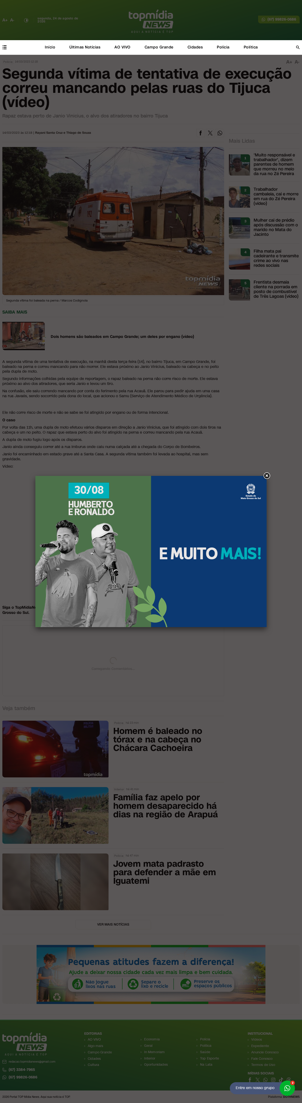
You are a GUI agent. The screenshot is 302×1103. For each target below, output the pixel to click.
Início (50, 47)
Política (251, 47)
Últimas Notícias (84, 47)
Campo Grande (159, 47)
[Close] (266, 476)
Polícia (223, 47)
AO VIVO (122, 47)
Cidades (195, 47)
